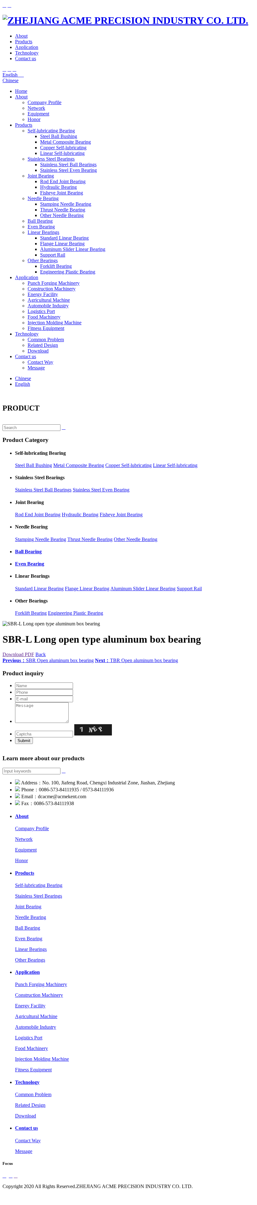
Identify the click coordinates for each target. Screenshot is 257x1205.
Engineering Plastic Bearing (67, 271)
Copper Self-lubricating (63, 147)
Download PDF (18, 654)
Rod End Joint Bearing (63, 181)
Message (36, 367)
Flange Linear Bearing (62, 243)
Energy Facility (43, 294)
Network (36, 108)
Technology (27, 53)
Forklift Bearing (56, 266)
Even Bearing (41, 226)
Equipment (38, 113)
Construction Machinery (52, 288)
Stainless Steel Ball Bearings (68, 164)
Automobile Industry (48, 305)
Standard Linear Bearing (64, 238)
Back (40, 654)
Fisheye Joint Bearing (61, 192)
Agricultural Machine (49, 300)
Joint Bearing (41, 175)
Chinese (10, 80)
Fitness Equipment (46, 328)
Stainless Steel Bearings (51, 159)
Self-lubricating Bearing (51, 130)
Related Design (43, 345)
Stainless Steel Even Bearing (68, 170)
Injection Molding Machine (54, 322)
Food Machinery (44, 317)
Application (26, 47)
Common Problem (46, 339)
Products (23, 41)
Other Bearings (43, 260)
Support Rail (52, 254)
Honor (34, 119)
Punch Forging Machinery (54, 283)
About (21, 36)
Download (38, 350)
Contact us (25, 58)
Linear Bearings (43, 232)
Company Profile (44, 102)
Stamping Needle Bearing (65, 204)
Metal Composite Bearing (65, 142)
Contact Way (40, 362)
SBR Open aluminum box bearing (48, 660)
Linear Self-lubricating (62, 153)
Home (21, 91)
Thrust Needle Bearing (62, 209)
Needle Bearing (43, 198)
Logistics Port (41, 311)
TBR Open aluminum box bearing (136, 660)
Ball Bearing (40, 221)
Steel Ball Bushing (58, 136)
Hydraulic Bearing (58, 187)
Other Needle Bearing (62, 215)
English (13, 74)
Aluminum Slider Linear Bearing (72, 249)
